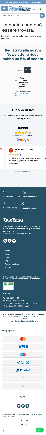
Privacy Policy (23, 420)
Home (7, 254)
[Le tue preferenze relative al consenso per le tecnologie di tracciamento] (4, 431)
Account (8, 267)
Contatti (7, 257)
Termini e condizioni (12, 264)
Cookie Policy (23, 424)
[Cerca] (42, 15)
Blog (6, 261)
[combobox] (20, 15)
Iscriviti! (27, 70)
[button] (4, 8)
